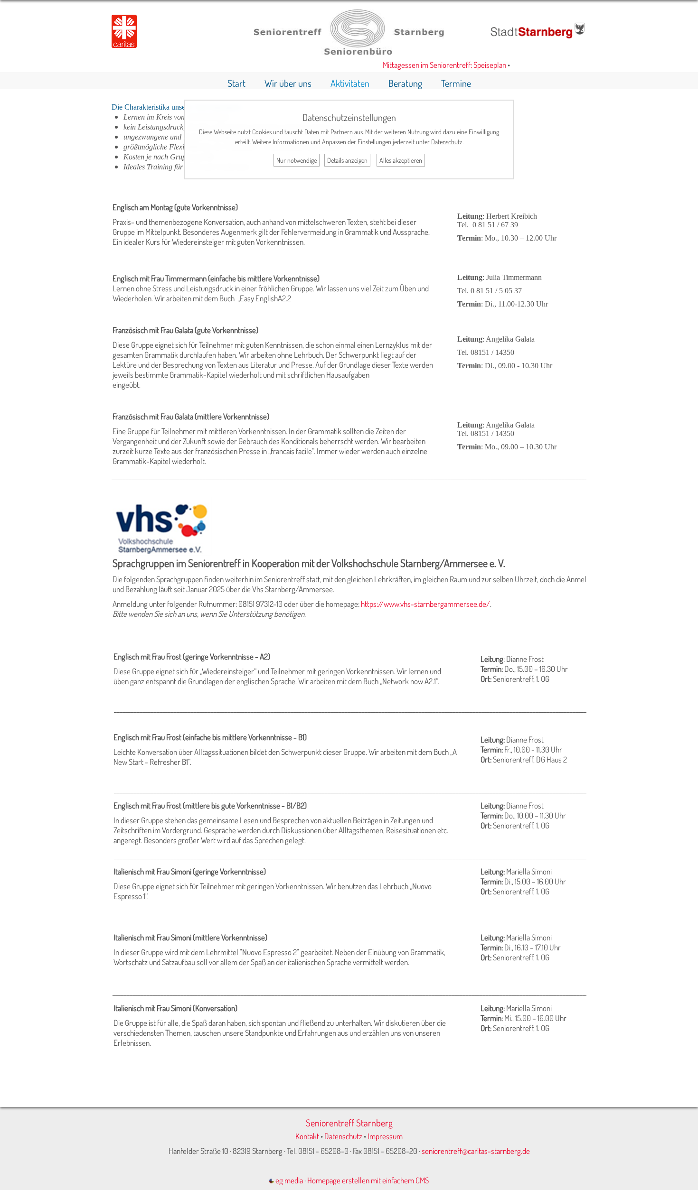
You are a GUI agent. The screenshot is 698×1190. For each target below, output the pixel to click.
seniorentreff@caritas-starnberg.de (476, 1151)
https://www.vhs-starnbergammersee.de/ (425, 604)
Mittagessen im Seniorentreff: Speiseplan (433, 65)
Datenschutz (343, 1136)
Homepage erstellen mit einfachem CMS (368, 1180)
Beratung (405, 83)
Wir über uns (287, 83)
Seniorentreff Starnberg (349, 1122)
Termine (456, 83)
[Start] (349, 52)
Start (236, 83)
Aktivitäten (349, 83)
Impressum (385, 1136)
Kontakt (307, 1136)
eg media (288, 1180)
